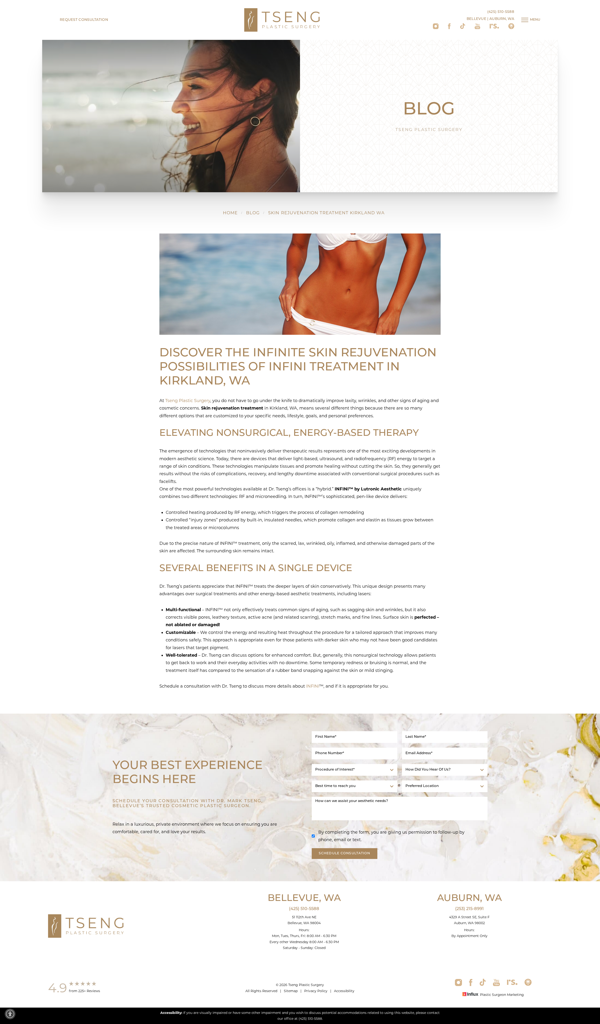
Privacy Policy (315, 991)
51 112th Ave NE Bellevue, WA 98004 (304, 920)
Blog (253, 212)
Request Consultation (84, 20)
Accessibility (344, 991)
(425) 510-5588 (500, 12)
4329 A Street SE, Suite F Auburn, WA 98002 (469, 920)
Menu (535, 20)
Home (230, 212)
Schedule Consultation (344, 853)
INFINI (312, 686)
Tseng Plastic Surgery (187, 400)
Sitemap (291, 991)
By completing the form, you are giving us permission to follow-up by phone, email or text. (391, 836)
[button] (10, 1014)
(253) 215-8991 (469, 909)
